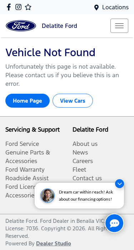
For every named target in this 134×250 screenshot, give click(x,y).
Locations (115, 7)
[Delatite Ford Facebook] (10, 7)
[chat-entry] (114, 223)
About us (85, 144)
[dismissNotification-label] (119, 183)
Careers (83, 161)
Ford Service (22, 144)
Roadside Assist (27, 178)
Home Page (27, 100)
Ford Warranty (25, 169)
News (80, 152)
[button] (119, 26)
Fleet (79, 169)
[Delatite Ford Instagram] (20, 7)
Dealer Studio (53, 243)
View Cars (72, 100)
